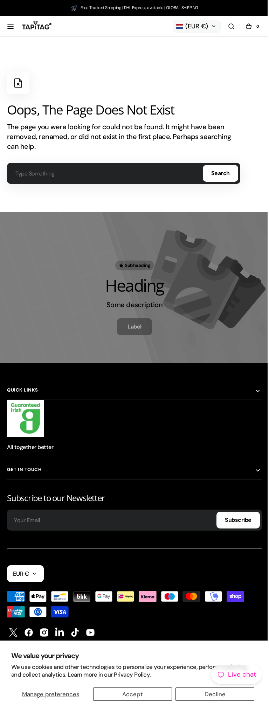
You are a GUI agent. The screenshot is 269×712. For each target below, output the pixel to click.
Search (220, 173)
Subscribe (233, 517)
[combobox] (123, 173)
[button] (10, 26)
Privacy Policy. (132, 674)
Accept (132, 694)
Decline (215, 694)
